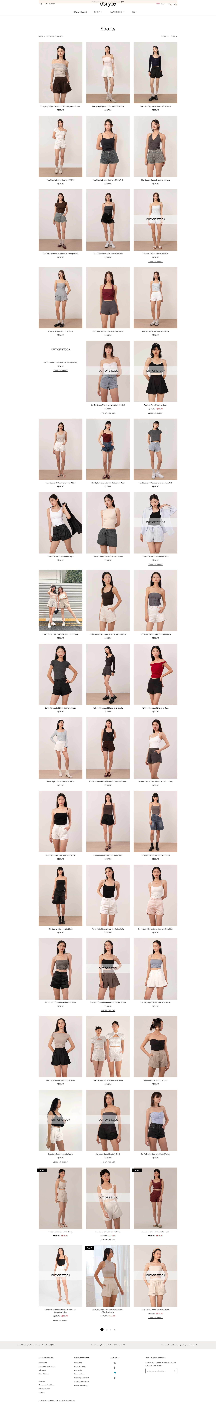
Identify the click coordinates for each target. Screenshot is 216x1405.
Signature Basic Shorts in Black (108, 1154)
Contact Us (78, 1362)
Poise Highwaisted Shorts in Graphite (108, 708)
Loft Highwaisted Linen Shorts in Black (60, 708)
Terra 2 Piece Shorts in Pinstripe (60, 556)
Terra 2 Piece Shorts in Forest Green (108, 556)
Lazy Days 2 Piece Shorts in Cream (155, 1310)
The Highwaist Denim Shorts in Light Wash (155, 483)
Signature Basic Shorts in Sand (155, 1080)
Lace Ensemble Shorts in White (108, 1232)
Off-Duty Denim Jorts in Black (60, 929)
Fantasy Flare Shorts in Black (155, 405)
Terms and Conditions (46, 1385)
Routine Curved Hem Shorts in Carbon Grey (155, 782)
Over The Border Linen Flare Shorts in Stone (60, 634)
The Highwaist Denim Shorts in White (61, 483)
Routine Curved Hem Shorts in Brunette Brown (108, 782)
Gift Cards (42, 1370)
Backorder (116, 12)
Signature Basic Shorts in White (60, 1154)
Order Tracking (80, 1366)
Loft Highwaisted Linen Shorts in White (155, 634)
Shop (97, 12)
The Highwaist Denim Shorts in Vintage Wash (60, 254)
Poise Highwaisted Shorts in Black (155, 708)
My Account (43, 1362)
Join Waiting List (155, 261)
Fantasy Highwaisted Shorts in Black (60, 1080)
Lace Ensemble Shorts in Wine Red (155, 1232)
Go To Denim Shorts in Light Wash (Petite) (108, 405)
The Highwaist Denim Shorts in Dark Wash (108, 483)
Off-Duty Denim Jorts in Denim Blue (155, 855)
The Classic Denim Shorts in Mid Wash (108, 180)
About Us (42, 1381)
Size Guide (78, 1370)
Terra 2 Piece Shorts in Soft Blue (155, 556)
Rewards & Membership (47, 1366)
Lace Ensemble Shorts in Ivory (60, 1232)
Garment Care (79, 1374)
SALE (134, 12)
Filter (163, 36)
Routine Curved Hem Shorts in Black (108, 855)
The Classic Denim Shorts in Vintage (155, 180)
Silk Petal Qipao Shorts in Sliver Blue (108, 1080)
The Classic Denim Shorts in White (60, 180)
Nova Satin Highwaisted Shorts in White (108, 929)
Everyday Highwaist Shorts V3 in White (108, 106)
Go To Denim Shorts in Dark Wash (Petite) (61, 363)
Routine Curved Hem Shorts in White (60, 855)
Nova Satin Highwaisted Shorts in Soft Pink (155, 929)
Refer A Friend (44, 1374)
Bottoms (50, 36)
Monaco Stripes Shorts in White (155, 254)
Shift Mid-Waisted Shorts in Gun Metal (107, 331)
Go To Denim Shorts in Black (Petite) (155, 1154)
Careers (41, 1392)
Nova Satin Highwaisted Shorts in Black (60, 1003)
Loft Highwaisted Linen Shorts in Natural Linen (108, 634)
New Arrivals (80, 12)
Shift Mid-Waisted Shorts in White (155, 331)
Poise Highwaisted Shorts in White (60, 782)
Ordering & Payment (81, 1377)
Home (41, 36)
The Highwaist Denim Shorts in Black (108, 254)
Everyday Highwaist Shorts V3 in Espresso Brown (60, 106)
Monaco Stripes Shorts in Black (60, 331)
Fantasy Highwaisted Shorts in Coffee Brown (108, 1003)
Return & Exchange (81, 1385)
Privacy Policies (44, 1388)
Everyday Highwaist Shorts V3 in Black (155, 106)
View (174, 36)
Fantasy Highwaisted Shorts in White (155, 1003)
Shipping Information (81, 1381)
